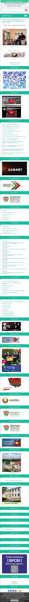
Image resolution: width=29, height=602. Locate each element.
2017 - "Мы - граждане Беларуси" (10, 138)
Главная (3, 19)
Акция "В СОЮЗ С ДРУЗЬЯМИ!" (10, 139)
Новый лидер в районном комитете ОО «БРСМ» (12, 262)
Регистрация (13, 64)
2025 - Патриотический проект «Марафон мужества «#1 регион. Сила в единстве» (14, 153)
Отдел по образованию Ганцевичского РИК (14, 480)
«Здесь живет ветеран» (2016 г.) (9, 134)
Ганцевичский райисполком (14, 472)
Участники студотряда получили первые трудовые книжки (14, 268)
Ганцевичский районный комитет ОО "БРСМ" (14, 5)
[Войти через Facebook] (13, 591)
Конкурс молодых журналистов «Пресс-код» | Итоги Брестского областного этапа (13, 266)
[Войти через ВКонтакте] (11, 591)
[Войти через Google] (18, 591)
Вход (17, 64)
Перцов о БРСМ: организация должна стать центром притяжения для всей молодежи (13, 243)
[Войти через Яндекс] (16, 591)
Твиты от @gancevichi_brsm (7, 529)
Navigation (6, 16)
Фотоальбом (8, 19)
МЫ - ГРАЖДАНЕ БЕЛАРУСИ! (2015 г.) (11, 126)
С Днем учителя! (5, 246)
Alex (20, 50)
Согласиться (14, 600)
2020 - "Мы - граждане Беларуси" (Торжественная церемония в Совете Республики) (13, 146)
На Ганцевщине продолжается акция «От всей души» (13, 249)
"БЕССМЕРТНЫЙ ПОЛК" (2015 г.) (10, 128)
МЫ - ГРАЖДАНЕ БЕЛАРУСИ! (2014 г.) (11, 124)
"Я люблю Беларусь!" (7, 133)
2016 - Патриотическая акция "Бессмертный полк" (13, 136)
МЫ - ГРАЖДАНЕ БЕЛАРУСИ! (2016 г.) (11, 131)
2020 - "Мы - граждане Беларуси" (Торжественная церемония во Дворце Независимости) (13, 142)
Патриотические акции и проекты (19, 19)
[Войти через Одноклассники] (20, 591)
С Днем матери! (5, 251)
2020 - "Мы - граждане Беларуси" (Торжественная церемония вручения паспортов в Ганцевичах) (12, 21)
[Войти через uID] (9, 591)
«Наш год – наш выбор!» (8, 129)
